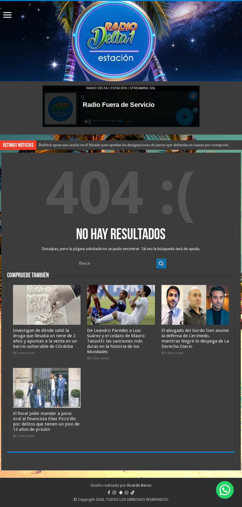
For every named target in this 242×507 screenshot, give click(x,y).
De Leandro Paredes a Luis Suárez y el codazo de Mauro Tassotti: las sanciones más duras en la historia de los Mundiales (116, 341)
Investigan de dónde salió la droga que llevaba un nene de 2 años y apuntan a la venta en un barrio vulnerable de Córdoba (45, 338)
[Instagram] (114, 492)
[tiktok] (132, 492)
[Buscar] (161, 263)
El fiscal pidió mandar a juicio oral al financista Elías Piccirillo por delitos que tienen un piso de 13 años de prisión (46, 421)
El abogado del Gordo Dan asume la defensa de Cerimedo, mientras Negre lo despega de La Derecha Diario (195, 338)
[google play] (121, 492)
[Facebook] (109, 492)
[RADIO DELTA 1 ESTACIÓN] (121, 41)
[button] (225, 490)
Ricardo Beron (139, 485)
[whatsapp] (126, 492)
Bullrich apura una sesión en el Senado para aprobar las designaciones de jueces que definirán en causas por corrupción (133, 145)
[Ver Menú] (7, 15)
